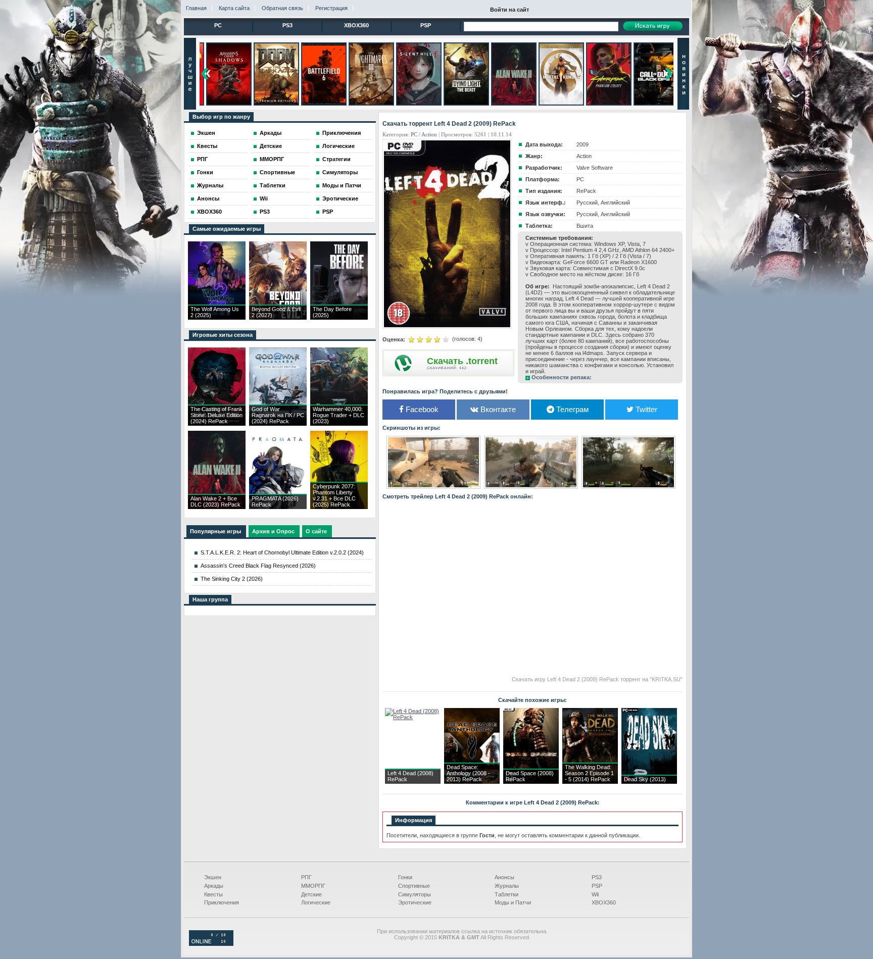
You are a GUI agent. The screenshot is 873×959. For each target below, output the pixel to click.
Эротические (340, 198)
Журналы (210, 185)
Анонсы (208, 198)
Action (429, 134)
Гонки (205, 172)
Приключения (341, 133)
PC (218, 25)
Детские (271, 146)
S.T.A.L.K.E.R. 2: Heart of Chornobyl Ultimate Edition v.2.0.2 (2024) (282, 552)
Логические (338, 146)
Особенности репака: (561, 377)
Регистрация (331, 8)
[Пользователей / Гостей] (211, 944)
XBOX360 (356, 25)
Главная (196, 8)
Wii (264, 198)
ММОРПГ (272, 159)
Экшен (206, 133)
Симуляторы (340, 172)
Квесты (207, 146)
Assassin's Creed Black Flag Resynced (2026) (258, 566)
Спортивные (277, 172)
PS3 (287, 25)
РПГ (202, 159)
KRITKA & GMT (459, 937)
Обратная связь (282, 8)
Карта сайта (234, 8)
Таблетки (272, 185)
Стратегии (336, 159)
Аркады (270, 133)
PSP (425, 25)
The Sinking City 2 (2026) (232, 579)
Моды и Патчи (341, 185)
